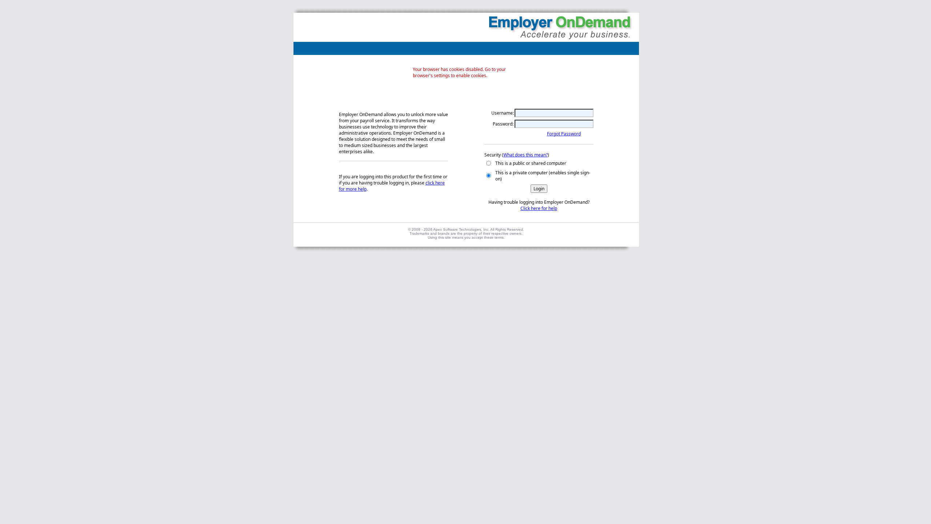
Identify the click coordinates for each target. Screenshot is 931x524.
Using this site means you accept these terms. (466, 237)
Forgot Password (564, 134)
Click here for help (538, 208)
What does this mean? (525, 155)
